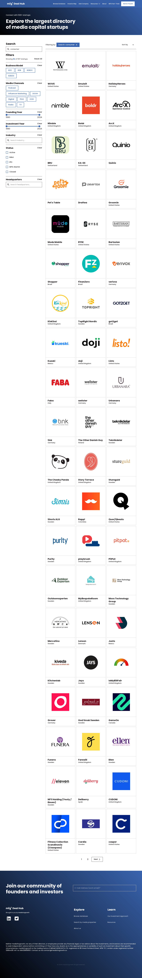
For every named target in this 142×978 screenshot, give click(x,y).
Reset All (38, 59)
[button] (128, 44)
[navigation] (16, 3)
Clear (39, 65)
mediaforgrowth (23, 912)
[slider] (6, 115)
